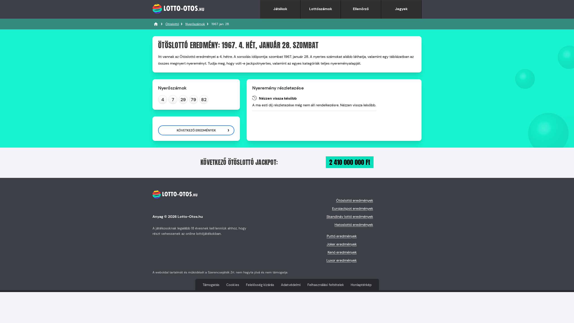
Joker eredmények (342, 244)
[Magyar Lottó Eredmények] (156, 24)
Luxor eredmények (341, 260)
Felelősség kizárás (260, 285)
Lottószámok (320, 9)
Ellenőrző (361, 9)
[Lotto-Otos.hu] (178, 16)
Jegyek (401, 9)
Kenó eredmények (342, 252)
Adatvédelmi (291, 285)
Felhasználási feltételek (325, 285)
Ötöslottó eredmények (354, 200)
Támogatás (211, 285)
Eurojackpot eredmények (352, 208)
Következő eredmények (196, 130)
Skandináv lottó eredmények (349, 216)
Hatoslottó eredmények (354, 224)
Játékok (280, 9)
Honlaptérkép (361, 285)
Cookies (232, 285)
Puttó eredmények (342, 236)
